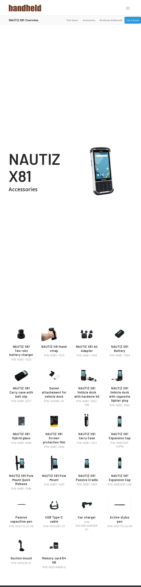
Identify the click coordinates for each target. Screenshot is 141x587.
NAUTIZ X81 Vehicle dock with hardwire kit (87, 392)
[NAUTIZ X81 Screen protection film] (54, 421)
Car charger (87, 517)
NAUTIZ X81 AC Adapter (87, 349)
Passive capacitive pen (21, 519)
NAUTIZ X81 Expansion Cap (120, 436)
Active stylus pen (119, 519)
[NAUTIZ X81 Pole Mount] (54, 463)
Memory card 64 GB (54, 560)
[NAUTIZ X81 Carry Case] (87, 421)
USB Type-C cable (54, 519)
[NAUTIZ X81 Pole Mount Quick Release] (21, 463)
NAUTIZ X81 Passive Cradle (87, 478)
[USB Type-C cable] (54, 504)
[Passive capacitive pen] (21, 504)
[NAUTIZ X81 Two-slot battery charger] (21, 334)
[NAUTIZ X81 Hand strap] (54, 334)
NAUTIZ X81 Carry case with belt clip (21, 392)
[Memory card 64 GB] (54, 545)
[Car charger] (87, 504)
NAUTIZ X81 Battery (119, 349)
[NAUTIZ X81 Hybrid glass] (21, 421)
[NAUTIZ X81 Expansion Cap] (119, 421)
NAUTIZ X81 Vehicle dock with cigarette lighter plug (119, 394)
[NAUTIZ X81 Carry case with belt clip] (21, 375)
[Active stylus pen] (119, 504)
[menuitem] (128, 8)
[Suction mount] (21, 545)
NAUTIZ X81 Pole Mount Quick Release (21, 480)
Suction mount (21, 558)
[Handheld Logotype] (25, 8)
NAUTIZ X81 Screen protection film (54, 438)
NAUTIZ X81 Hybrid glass (21, 436)
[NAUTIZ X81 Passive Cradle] (87, 463)
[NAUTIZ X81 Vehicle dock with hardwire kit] (87, 375)
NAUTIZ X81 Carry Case (86, 436)
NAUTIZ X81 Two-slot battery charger (21, 351)
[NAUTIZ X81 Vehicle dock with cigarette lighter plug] (119, 375)
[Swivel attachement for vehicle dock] (54, 375)
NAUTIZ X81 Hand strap (54, 349)
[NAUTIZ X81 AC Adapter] (87, 334)
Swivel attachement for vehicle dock (54, 392)
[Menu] (128, 8)
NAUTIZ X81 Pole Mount (54, 478)
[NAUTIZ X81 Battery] (119, 334)
